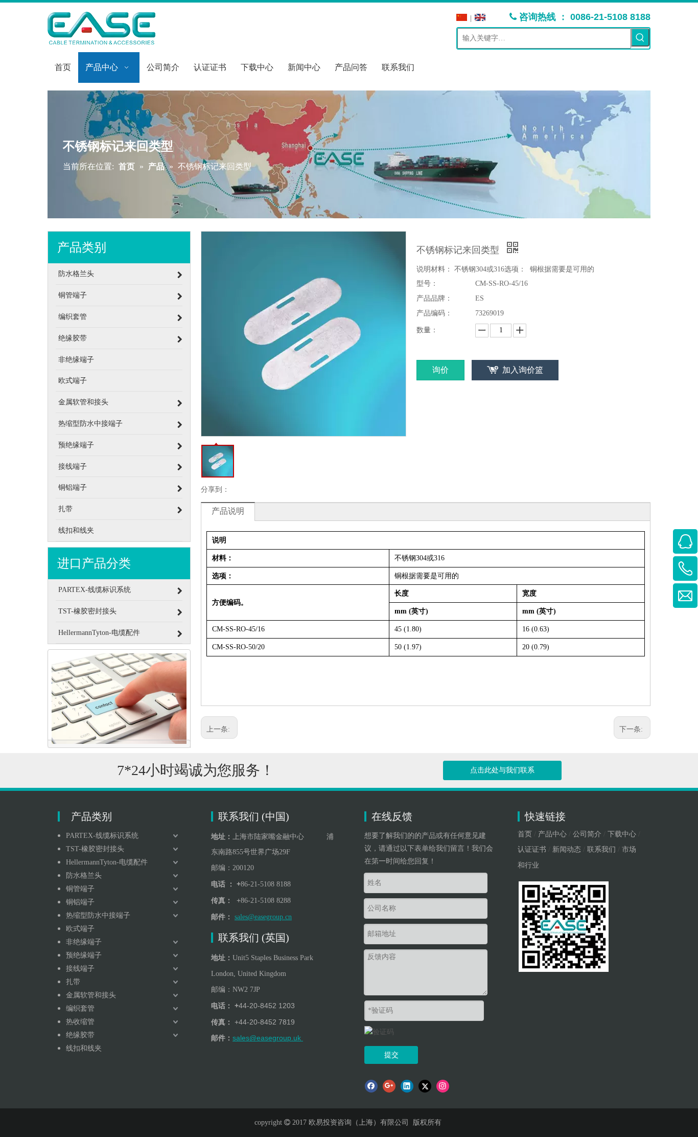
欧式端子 (80, 929)
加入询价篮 (522, 370)
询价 (440, 370)
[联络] (119, 698)
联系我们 (601, 849)
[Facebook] (371, 1086)
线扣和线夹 (84, 1048)
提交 (391, 1055)
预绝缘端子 (84, 955)
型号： (427, 283)
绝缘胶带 (80, 1035)
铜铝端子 (80, 902)
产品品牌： (434, 298)
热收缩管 (80, 1022)
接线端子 (80, 968)
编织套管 (80, 1008)
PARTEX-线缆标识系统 (102, 835)
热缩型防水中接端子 (98, 915)
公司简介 (587, 834)
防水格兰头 (84, 875)
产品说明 (228, 511)
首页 (525, 834)
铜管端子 (80, 889)
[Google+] (389, 1086)
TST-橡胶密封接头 (95, 849)
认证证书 (532, 849)
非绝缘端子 (84, 942)
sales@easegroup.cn (263, 917)
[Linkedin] (407, 1086)
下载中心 (622, 834)
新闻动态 (566, 849)
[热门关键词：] (640, 37)
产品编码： (434, 313)
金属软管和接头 (91, 995)
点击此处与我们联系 (502, 770)
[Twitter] (424, 1086)
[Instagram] (442, 1086)
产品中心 (552, 834)
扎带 (73, 982)
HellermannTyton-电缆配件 (107, 862)
